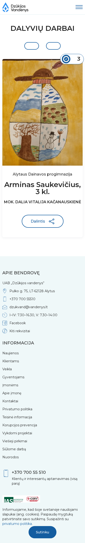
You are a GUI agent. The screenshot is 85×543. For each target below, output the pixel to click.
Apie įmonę (11, 393)
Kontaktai (10, 401)
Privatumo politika (17, 409)
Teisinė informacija (17, 417)
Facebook (17, 323)
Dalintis (38, 221)
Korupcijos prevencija (19, 425)
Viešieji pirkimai (14, 441)
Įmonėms (10, 385)
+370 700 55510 (22, 299)
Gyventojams (13, 377)
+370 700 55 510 (29, 472)
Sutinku (42, 532)
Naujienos (10, 353)
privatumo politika (17, 524)
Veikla (7, 369)
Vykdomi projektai (17, 433)
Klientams (10, 361)
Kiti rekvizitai (19, 331)
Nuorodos (10, 457)
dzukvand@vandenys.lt (28, 307)
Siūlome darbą (14, 449)
